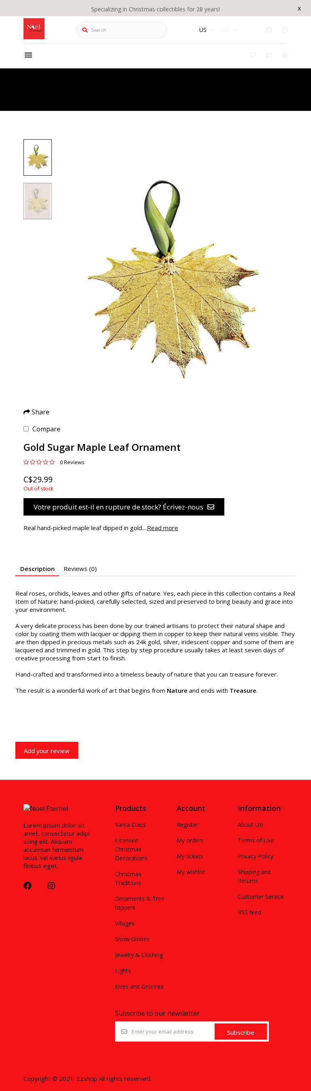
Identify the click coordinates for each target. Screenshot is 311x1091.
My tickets (190, 856)
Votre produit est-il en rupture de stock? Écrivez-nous (118, 507)
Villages (124, 923)
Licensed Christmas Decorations (131, 849)
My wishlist (191, 872)
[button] (37, 157)
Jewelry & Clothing (139, 955)
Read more (162, 528)
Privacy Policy (255, 856)
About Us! (250, 824)
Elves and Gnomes (139, 986)
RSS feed (249, 912)
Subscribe (240, 1032)
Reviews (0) (80, 569)
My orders (190, 840)
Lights (123, 970)
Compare (46, 429)
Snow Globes (132, 939)
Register (187, 824)
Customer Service (261, 896)
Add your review (47, 751)
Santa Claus (130, 824)
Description (37, 569)
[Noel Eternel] (34, 36)
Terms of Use (256, 840)
